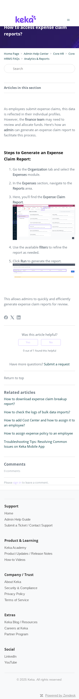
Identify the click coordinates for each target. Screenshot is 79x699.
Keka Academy (15, 547)
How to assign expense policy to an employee (38, 433)
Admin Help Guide (17, 519)
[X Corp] (12, 317)
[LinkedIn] (19, 317)
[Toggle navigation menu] (68, 20)
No (51, 342)
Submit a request (57, 364)
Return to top (14, 378)
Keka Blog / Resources (21, 622)
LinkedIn (10, 656)
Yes (28, 342)
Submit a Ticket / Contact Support (28, 525)
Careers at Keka (16, 628)
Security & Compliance (20, 588)
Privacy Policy (14, 594)
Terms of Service (16, 600)
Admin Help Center (36, 54)
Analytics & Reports (36, 59)
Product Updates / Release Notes (28, 553)
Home (8, 513)
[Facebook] (6, 317)
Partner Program (16, 634)
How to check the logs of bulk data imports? (37, 412)
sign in (17, 482)
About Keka (12, 582)
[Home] (26, 23)
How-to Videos (14, 560)
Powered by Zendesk (60, 695)
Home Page (11, 54)
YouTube (10, 662)
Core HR (58, 54)
